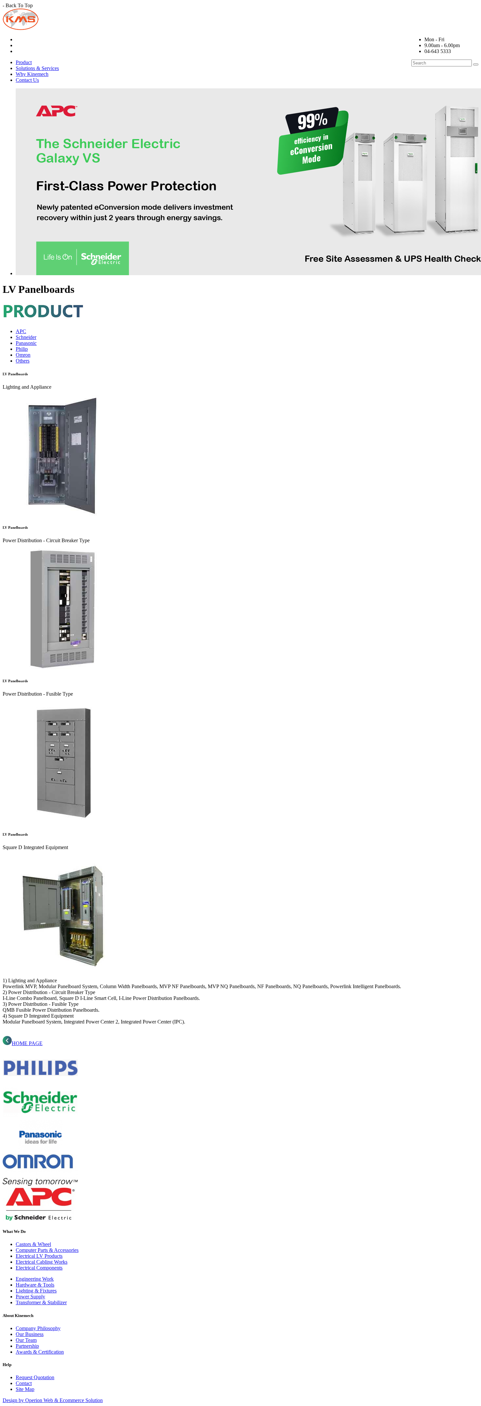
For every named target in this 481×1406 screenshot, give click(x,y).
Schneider (26, 337)
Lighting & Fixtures (36, 1290)
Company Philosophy (38, 1328)
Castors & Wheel (33, 1244)
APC (21, 331)
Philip (22, 349)
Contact (24, 1383)
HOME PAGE (27, 1043)
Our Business (30, 1334)
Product (24, 62)
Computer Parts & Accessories (47, 1250)
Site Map (25, 1389)
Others (22, 361)
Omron (23, 355)
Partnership (27, 1346)
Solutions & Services (37, 68)
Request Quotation (35, 1377)
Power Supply (30, 1296)
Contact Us (27, 80)
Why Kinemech (32, 74)
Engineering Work (35, 1279)
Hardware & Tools (35, 1285)
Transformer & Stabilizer (41, 1302)
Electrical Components (39, 1268)
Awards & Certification (40, 1352)
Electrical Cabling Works (41, 1262)
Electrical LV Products (39, 1256)
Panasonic (26, 343)
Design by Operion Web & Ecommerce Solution (53, 1400)
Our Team (26, 1340)
